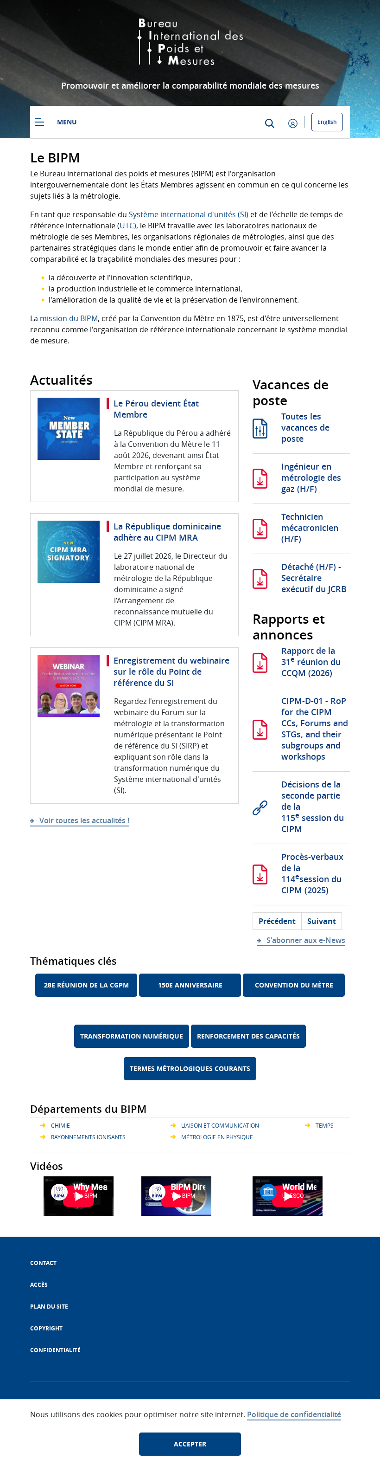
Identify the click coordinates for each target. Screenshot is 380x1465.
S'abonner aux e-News (305, 940)
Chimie (60, 1125)
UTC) (128, 225)
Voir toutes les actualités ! (84, 820)
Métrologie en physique (217, 1137)
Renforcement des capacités (248, 1036)
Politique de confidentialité (294, 1414)
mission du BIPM (69, 318)
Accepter (190, 1443)
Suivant (321, 921)
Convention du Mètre (294, 985)
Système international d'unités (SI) (188, 214)
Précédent (277, 921)
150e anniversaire (190, 985)
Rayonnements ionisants (88, 1137)
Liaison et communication (220, 1125)
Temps (325, 1125)
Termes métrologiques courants (190, 1068)
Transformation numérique (131, 1036)
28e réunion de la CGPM (86, 985)
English (327, 122)
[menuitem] (43, 1263)
